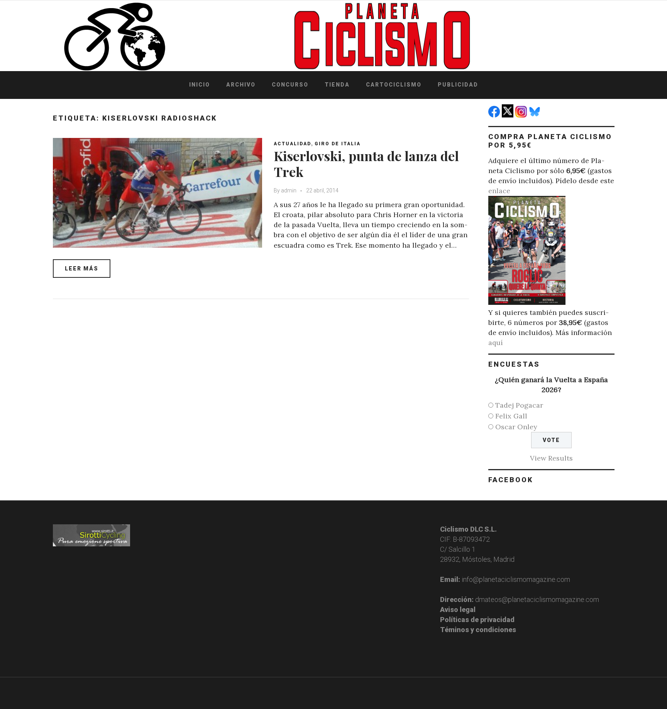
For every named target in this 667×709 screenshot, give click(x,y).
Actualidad (292, 143)
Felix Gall (511, 415)
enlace (499, 190)
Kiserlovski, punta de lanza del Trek (366, 163)
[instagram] (522, 115)
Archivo (241, 85)
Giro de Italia (338, 143)
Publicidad (458, 85)
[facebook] (495, 115)
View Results (551, 458)
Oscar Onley (516, 426)
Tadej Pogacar (519, 405)
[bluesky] (535, 115)
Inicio (199, 85)
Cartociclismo (394, 85)
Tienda (337, 85)
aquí (495, 342)
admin (288, 190)
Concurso (290, 85)
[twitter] (508, 115)
